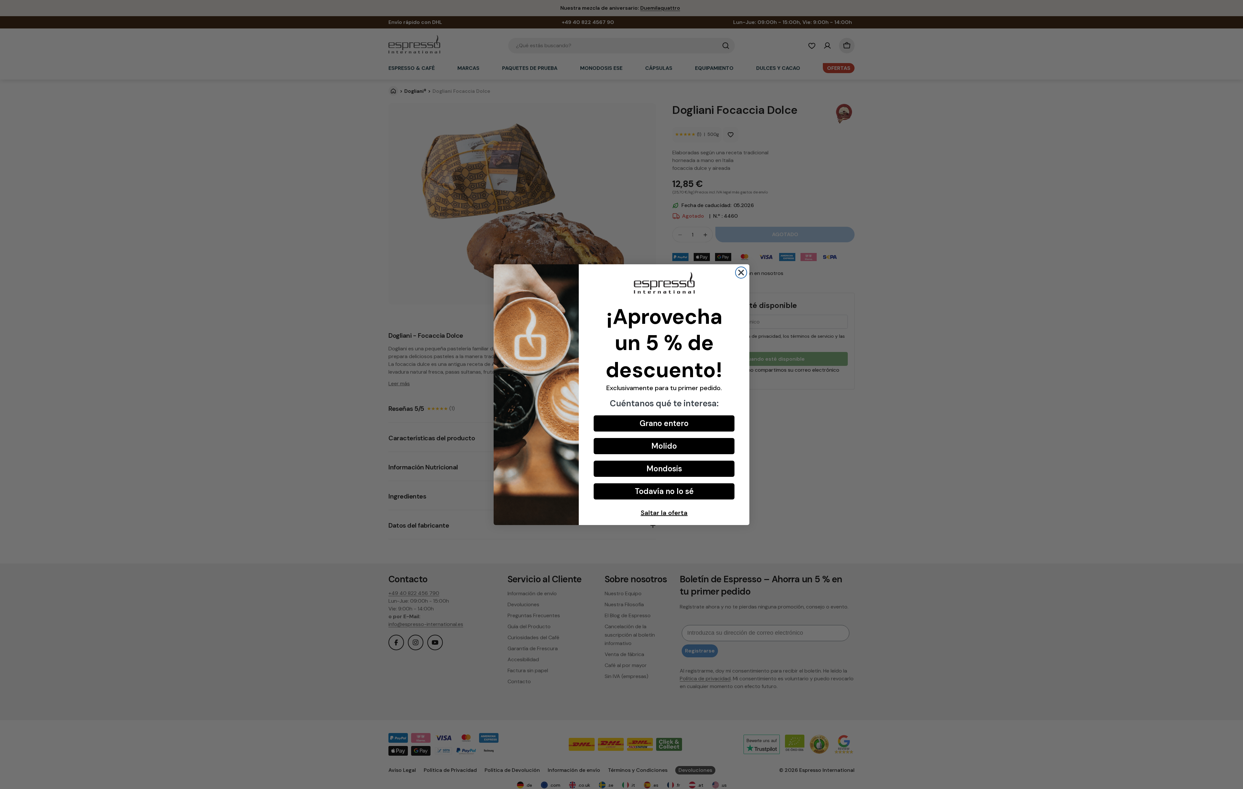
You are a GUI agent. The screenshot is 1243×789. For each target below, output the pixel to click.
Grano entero (664, 423)
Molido (664, 446)
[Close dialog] (741, 272)
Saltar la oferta (664, 513)
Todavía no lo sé (664, 491)
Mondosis (664, 469)
